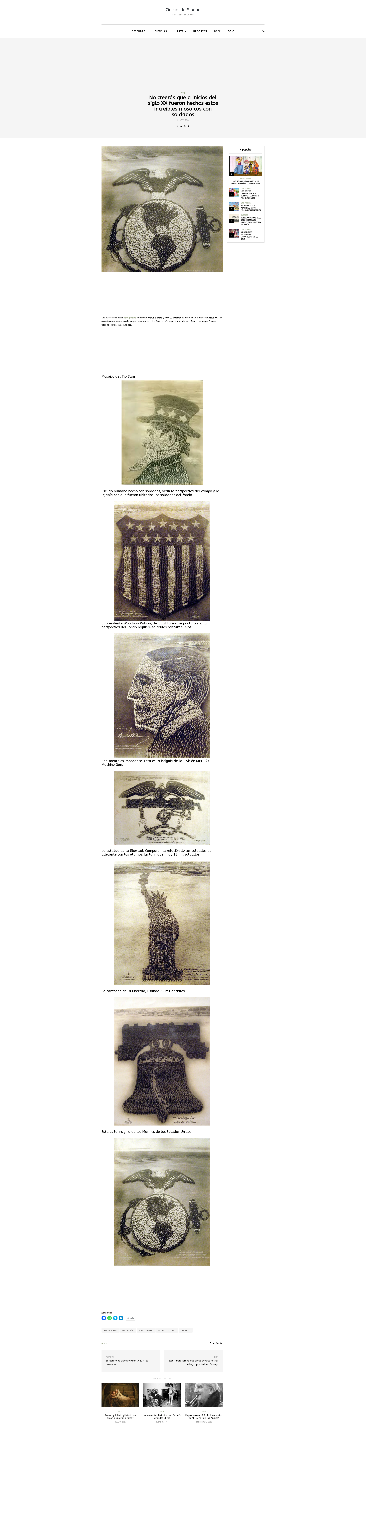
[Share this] (177, 126)
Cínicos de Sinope (183, 9)
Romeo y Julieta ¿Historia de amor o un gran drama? (120, 1416)
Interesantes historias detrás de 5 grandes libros (162, 1416)
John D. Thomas (146, 1330)
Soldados (185, 1330)
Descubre (138, 31)
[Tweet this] (181, 126)
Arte (180, 31)
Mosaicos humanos (167, 1330)
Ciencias (161, 31)
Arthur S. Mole (110, 1330)
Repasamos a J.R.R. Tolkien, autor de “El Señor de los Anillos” (203, 1416)
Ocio (231, 31)
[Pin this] (188, 126)
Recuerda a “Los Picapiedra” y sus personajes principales (251, 208)
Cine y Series (245, 179)
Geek (217, 31)
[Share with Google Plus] (185, 126)
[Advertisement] (183, 60)
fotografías (128, 1330)
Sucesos (244, 215)
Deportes (200, 31)
